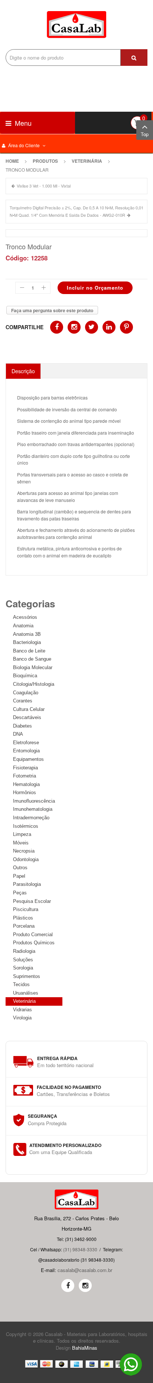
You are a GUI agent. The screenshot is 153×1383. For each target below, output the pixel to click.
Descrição (23, 371)
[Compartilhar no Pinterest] (126, 327)
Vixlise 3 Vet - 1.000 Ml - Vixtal (44, 186)
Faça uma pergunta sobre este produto (52, 310)
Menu (22, 123)
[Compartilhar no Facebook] (56, 327)
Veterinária (87, 161)
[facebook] (67, 1285)
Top (145, 134)
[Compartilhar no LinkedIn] (108, 327)
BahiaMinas (84, 1347)
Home (12, 161)
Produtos (45, 161)
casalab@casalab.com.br (85, 1270)
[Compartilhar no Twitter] (91, 327)
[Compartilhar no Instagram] (74, 327)
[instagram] (85, 1285)
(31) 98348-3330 (80, 1249)
